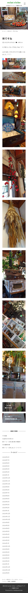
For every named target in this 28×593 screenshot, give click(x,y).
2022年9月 (5, 573)
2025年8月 (5, 489)
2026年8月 (5, 457)
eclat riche (14, 3)
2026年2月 (5, 472)
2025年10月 (6, 483)
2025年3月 (5, 504)
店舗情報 (13, 581)
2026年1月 (5, 475)
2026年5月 (5, 466)
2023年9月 (5, 549)
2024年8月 (5, 525)
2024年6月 (5, 528)
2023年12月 (6, 546)
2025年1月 (5, 510)
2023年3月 (5, 558)
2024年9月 (5, 522)
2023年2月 (5, 561)
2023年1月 (5, 564)
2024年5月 (5, 531)
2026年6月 (5, 463)
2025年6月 (5, 495)
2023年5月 (5, 555)
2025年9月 (5, 486)
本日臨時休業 (6, 444)
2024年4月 (5, 534)
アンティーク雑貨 (6, 581)
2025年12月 (6, 478)
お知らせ (20, 42)
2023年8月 (5, 552)
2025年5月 (5, 498)
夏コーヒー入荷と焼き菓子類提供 (11, 441)
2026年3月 (5, 469)
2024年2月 (5, 540)
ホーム (4, 579)
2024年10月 (6, 519)
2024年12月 (6, 513)
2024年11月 (6, 516)
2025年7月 (5, 492)
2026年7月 (5, 460)
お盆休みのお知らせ (7, 438)
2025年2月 (5, 507)
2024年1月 (5, 543)
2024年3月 (5, 537)
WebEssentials (18, 590)
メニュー (21, 579)
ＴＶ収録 (4, 435)
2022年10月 (6, 570)
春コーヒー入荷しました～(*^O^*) (11, 447)
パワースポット (14, 579)
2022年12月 (6, 567)
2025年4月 (5, 501)
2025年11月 (6, 481)
